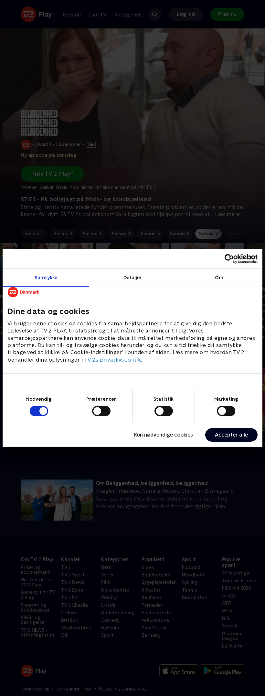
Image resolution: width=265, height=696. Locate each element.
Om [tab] (219, 277)
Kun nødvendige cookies (163, 435)
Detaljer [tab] (132, 277)
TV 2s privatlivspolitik (112, 360)
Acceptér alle (231, 435)
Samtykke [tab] (46, 277)
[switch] (101, 411)
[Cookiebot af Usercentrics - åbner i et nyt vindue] (229, 259)
